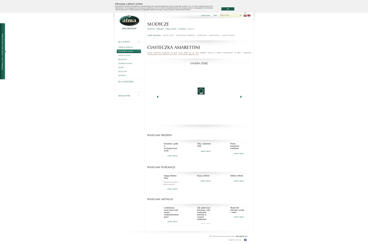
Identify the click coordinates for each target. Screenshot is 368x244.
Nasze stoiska (228, 35)
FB (245, 240)
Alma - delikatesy (129, 22)
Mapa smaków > (172, 29)
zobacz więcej (172, 156)
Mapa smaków (154, 35)
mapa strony (205, 15)
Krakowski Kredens (185, 35)
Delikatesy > (161, 29)
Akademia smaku (125, 63)
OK (228, 9)
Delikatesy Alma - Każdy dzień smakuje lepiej (3, 51)
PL (245, 15)
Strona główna (125, 47)
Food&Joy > (183, 29)
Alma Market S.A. (242, 236)
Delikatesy (122, 59)
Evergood (202, 35)
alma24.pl (122, 71)
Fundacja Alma (125, 51)
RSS (215, 15)
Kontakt (122, 75)
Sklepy (121, 67)
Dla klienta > (152, 29)
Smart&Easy (214, 35)
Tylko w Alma (124, 55)
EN (248, 15)
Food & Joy (168, 35)
